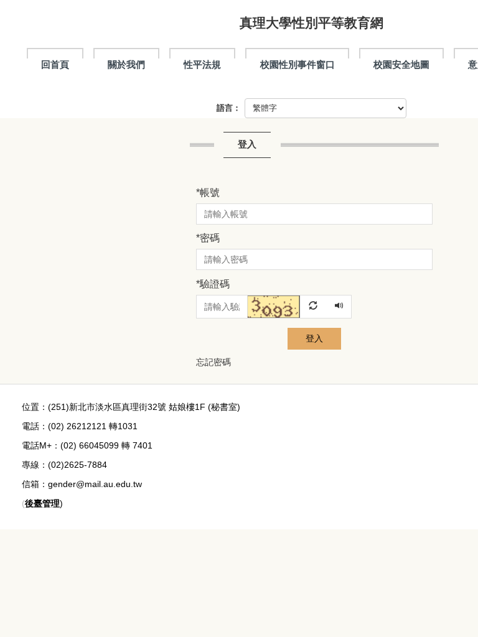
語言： (229, 108)
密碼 (208, 238)
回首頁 (55, 64)
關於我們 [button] (126, 64)
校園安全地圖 (401, 64)
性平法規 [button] (202, 64)
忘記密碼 (213, 362)
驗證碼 (213, 284)
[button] (287, 306)
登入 (314, 338)
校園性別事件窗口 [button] (297, 64)
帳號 (208, 192)
